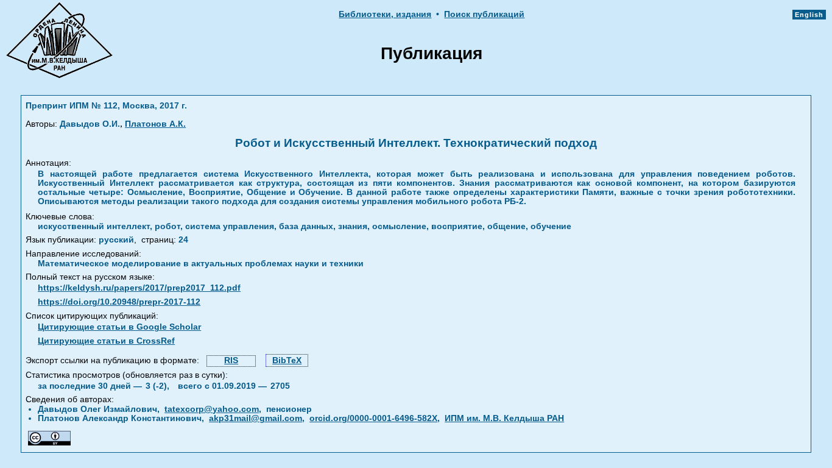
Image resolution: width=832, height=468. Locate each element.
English (809, 14)
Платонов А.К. (155, 124)
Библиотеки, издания (385, 14)
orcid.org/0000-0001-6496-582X (373, 418)
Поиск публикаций (484, 14)
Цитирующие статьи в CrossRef (106, 341)
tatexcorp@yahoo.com (211, 409)
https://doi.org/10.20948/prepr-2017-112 (119, 302)
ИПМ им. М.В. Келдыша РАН (504, 418)
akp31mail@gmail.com (255, 418)
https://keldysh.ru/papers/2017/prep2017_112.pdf (139, 287)
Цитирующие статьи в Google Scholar (119, 327)
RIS (231, 360)
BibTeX (286, 360)
